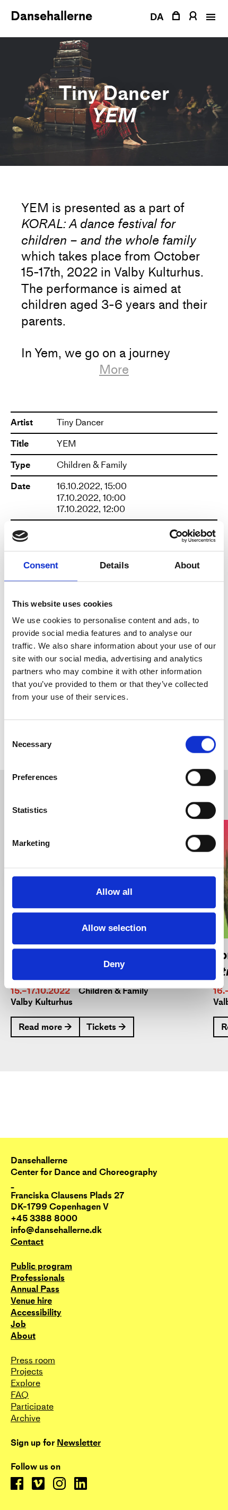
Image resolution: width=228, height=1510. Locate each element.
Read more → (45, 1027)
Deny (114, 964)
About (23, 1336)
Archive (25, 1418)
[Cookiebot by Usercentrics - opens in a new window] (169, 536)
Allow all (114, 892)
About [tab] (187, 566)
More (114, 369)
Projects (27, 1371)
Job (18, 1324)
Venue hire (31, 1300)
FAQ (20, 1395)
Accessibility (36, 1312)
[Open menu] (209, 17)
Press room (33, 1360)
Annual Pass (35, 1289)
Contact (27, 1241)
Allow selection (114, 928)
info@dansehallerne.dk (56, 1230)
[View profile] (193, 15)
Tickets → (106, 1027)
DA (157, 17)
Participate (32, 1406)
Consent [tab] (40, 566)
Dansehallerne (51, 16)
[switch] (201, 777)
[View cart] (176, 15)
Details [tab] (114, 566)
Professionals (38, 1278)
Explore (25, 1383)
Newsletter (79, 1443)
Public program (41, 1266)
